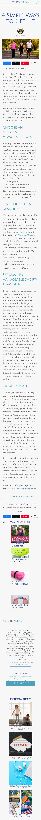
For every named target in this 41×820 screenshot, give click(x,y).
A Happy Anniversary (20, 679)
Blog (7, 663)
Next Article (20, 683)
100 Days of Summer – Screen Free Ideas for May (20, 815)
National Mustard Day (19, 236)
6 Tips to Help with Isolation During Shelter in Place (20, 728)
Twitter (23, 663)
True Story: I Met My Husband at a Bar (20, 677)
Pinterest (31, 663)
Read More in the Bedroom (20, 496)
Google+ (16, 664)
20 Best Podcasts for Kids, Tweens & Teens (20, 786)
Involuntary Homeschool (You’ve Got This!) (20, 758)
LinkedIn (24, 664)
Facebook (15, 663)
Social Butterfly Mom (25, 488)
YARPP (17, 621)
